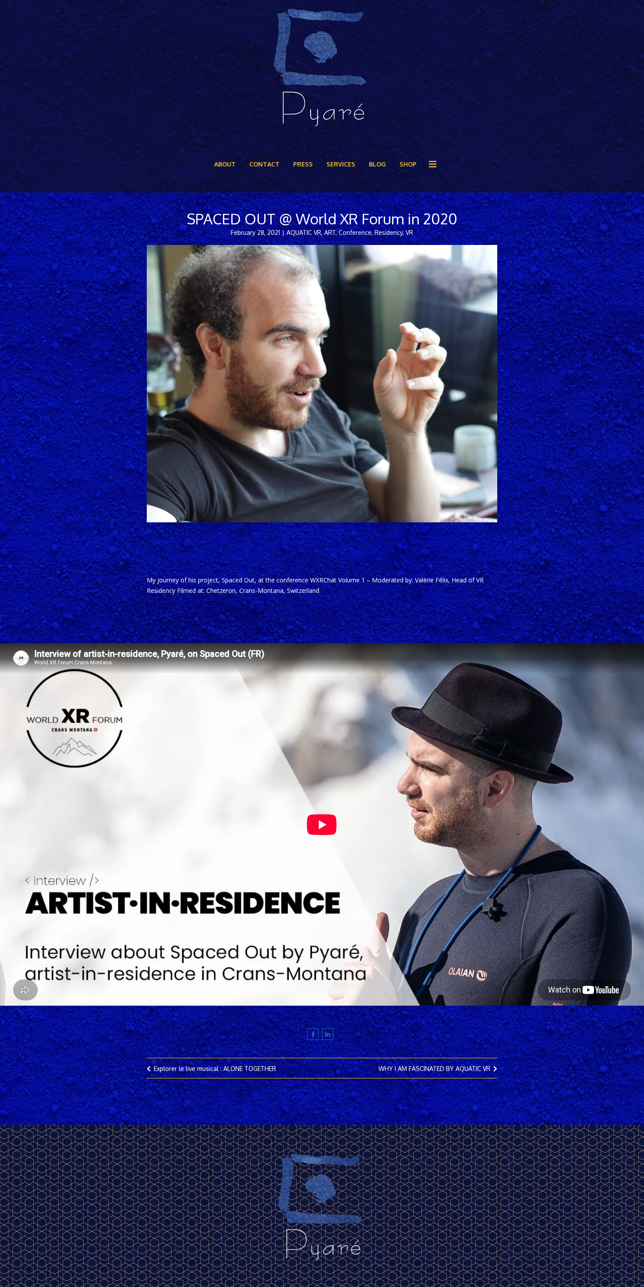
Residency (389, 232)
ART (330, 232)
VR (409, 232)
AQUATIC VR (304, 232)
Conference (355, 232)
